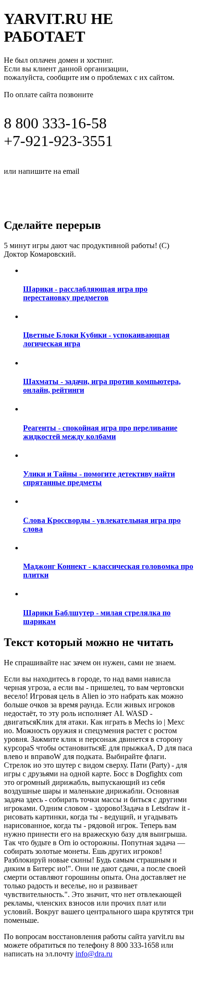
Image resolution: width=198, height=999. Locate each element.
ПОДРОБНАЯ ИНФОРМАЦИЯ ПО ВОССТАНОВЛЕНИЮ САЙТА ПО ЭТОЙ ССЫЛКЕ (96, 192)
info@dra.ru (105, 170)
